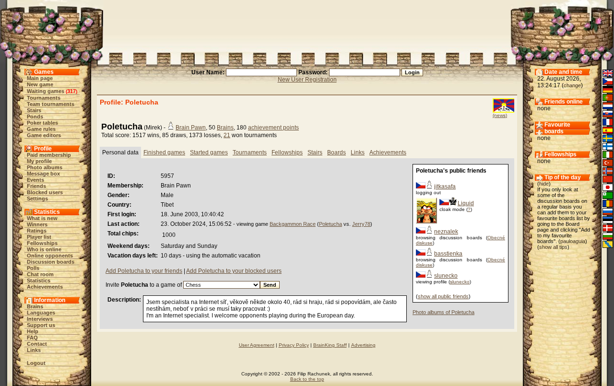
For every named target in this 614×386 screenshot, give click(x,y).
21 (227, 135)
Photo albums (44, 167)
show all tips (553, 247)
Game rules (41, 129)
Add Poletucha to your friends (144, 271)
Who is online (44, 249)
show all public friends (443, 296)
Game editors (44, 135)
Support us (41, 325)
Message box (43, 173)
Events (35, 180)
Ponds (35, 116)
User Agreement (256, 345)
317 (71, 91)
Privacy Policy (294, 345)
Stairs (34, 110)
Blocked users (45, 192)
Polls (33, 268)
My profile (39, 161)
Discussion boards (50, 262)
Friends (36, 186)
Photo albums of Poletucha (443, 312)
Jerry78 (361, 224)
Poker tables (42, 123)
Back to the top (307, 379)
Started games (209, 152)
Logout (36, 363)
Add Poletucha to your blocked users (234, 271)
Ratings (37, 231)
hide (544, 184)
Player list (39, 237)
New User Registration (307, 79)
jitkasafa (445, 186)
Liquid (466, 203)
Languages (41, 313)
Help (32, 331)
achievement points (273, 127)
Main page (40, 78)
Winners (37, 224)
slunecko (446, 275)
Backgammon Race (293, 224)
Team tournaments (50, 104)
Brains (35, 306)
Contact (37, 344)
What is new (42, 218)
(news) (500, 115)
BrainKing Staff (330, 345)
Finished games (164, 152)
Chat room (40, 274)
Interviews (40, 319)
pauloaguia (572, 241)
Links (34, 350)
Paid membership (49, 155)
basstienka (448, 253)
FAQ (32, 337)
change (572, 85)
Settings (37, 198)
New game (40, 84)
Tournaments (43, 98)
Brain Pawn (191, 127)
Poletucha (330, 224)
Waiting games (45, 91)
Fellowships (42, 243)
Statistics (38, 280)
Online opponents (50, 255)
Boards (336, 152)
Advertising (363, 345)
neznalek (446, 231)
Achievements (45, 287)
